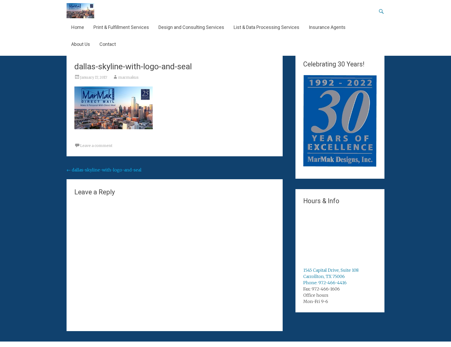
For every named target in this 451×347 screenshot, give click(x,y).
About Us (80, 44)
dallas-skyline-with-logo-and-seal (104, 169)
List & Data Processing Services (266, 27)
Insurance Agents (327, 27)
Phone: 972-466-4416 (325, 282)
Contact (107, 44)
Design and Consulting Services (191, 27)
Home (77, 27)
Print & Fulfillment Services (121, 27)
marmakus (128, 77)
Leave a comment (96, 145)
